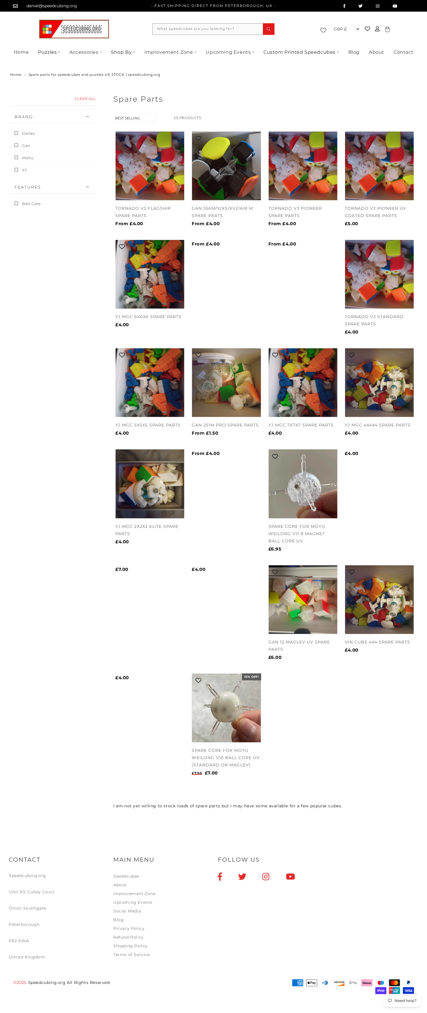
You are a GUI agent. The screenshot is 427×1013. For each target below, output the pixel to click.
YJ (24, 170)
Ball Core (31, 203)
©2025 (20, 982)
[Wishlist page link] (324, 29)
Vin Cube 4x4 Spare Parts (377, 642)
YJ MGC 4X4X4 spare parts (377, 425)
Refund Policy (128, 937)
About (376, 52)
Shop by (121, 52)
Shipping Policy (130, 946)
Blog (354, 52)
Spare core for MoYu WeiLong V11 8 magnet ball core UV (296, 534)
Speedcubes (126, 876)
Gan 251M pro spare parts (225, 425)
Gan (26, 145)
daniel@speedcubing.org (51, 5)
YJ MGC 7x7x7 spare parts (301, 425)
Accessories (83, 52)
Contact (403, 52)
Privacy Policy (128, 928)
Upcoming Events (228, 52)
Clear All (85, 98)
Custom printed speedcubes (299, 52)
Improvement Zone (168, 52)
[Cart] (386, 29)
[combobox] (213, 29)
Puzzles (47, 52)
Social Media (127, 911)
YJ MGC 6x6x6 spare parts (148, 316)
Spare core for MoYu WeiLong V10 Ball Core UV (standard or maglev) (226, 758)
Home (21, 52)
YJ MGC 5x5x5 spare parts (148, 425)
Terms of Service (131, 954)
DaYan (28, 133)
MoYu (27, 157)
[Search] (268, 29)
